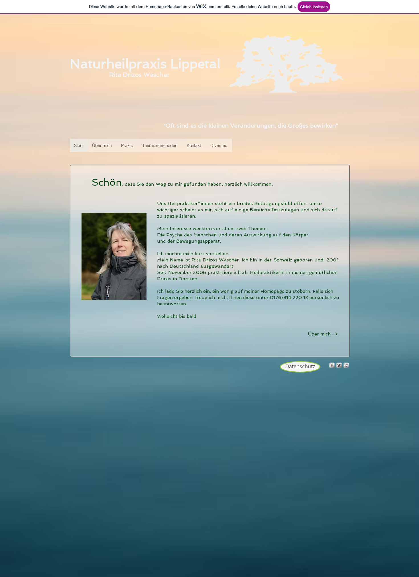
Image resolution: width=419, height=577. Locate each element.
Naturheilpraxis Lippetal (145, 63)
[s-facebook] (332, 365)
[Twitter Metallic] (339, 365)
